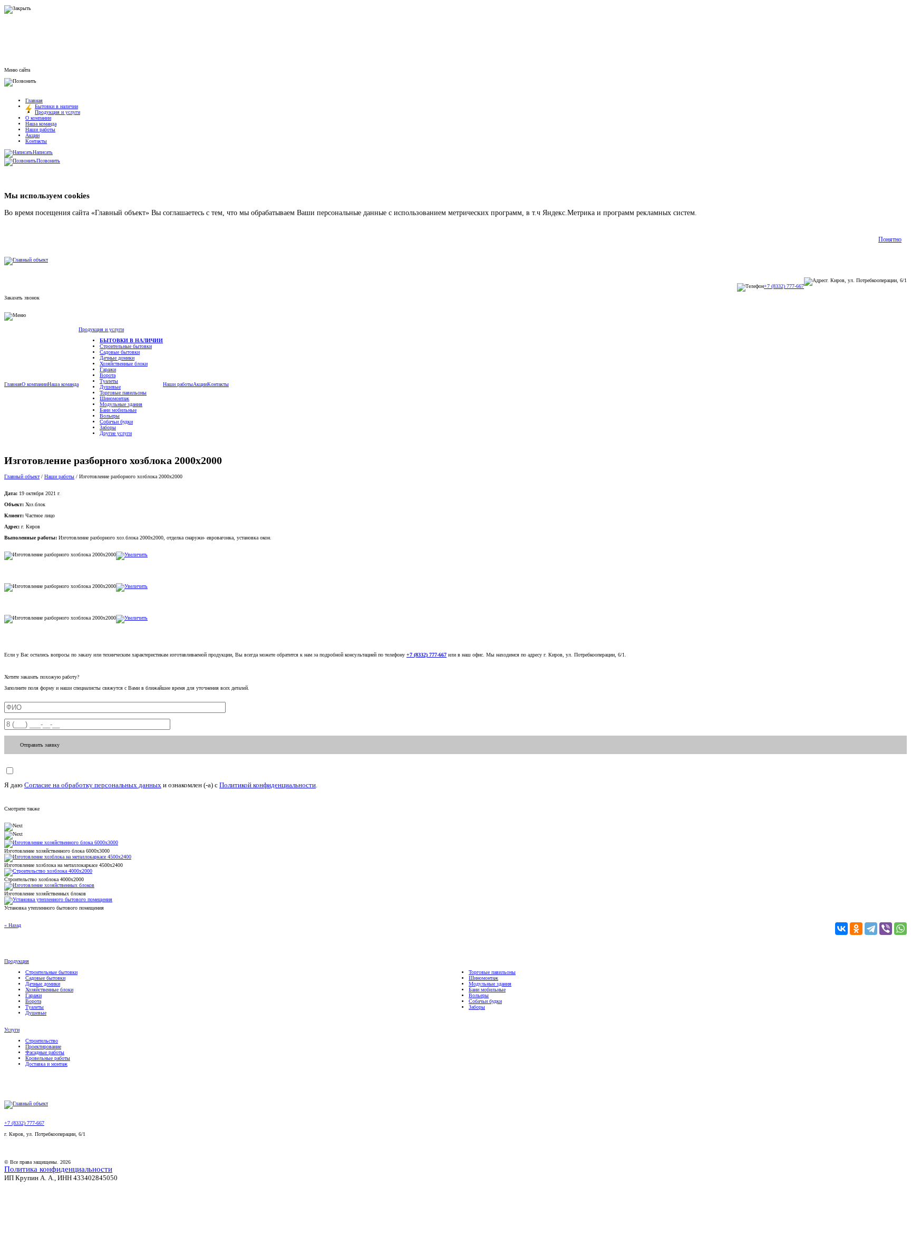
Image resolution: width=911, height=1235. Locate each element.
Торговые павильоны (123, 392)
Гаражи (108, 369)
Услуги (12, 1030)
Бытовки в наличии (56, 106)
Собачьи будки (116, 421)
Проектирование (43, 1046)
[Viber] (885, 928)
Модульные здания (121, 404)
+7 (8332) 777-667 (784, 286)
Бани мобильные (118, 410)
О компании (38, 118)
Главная (34, 100)
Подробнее (716, 213)
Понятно (890, 239)
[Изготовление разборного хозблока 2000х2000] (132, 554)
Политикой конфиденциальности (267, 785)
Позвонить (48, 160)
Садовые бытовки (120, 352)
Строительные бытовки (126, 346)
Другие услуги (116, 433)
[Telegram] (871, 928)
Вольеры (110, 416)
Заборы (108, 427)
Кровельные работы (47, 1058)
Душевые (110, 387)
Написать (43, 152)
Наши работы (40, 129)
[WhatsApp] (900, 928)
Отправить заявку (40, 745)
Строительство (41, 1041)
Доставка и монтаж (46, 1064)
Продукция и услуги (57, 112)
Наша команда (40, 124)
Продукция (16, 961)
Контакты (36, 141)
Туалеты (109, 381)
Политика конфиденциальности (58, 1169)
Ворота (107, 375)
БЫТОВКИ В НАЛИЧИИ (131, 340)
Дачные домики (117, 358)
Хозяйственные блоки (124, 363)
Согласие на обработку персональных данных (92, 785)
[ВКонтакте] (841, 928)
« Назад (12, 925)
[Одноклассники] (856, 928)
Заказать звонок (22, 298)
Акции (32, 135)
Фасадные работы (44, 1052)
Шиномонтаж (114, 398)
